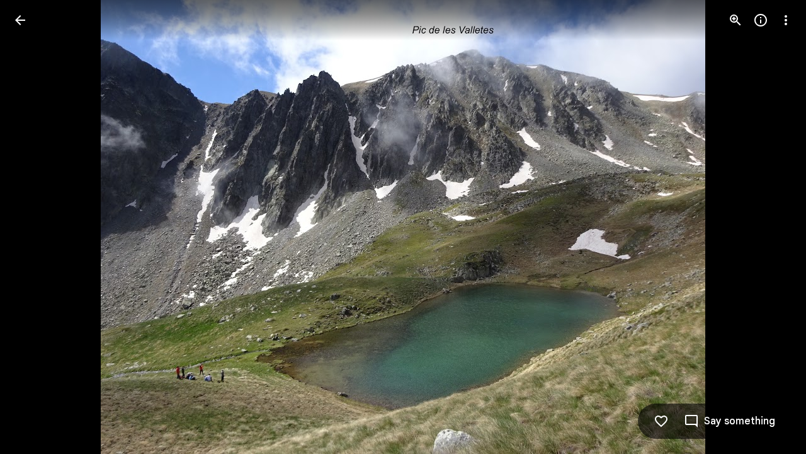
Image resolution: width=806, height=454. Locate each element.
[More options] (785, 20)
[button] (35, 227)
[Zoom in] (735, 20)
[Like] (661, 421)
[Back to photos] (20, 20)
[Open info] (760, 20)
